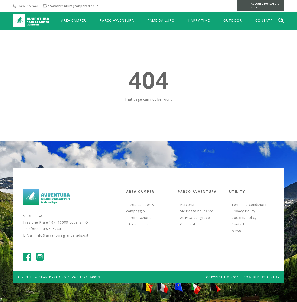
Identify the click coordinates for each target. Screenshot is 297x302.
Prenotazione (140, 217)
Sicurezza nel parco (196, 211)
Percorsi (187, 204)
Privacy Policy (243, 211)
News (236, 230)
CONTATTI (264, 20)
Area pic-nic (139, 224)
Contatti (238, 224)
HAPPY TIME (199, 20)
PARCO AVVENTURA (117, 20)
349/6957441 (29, 6)
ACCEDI (256, 7)
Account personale (265, 4)
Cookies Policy (244, 217)
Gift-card (187, 224)
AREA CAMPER (73, 20)
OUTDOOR (232, 20)
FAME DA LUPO (161, 20)
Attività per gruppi (195, 217)
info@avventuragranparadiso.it (72, 6)
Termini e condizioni (249, 204)
